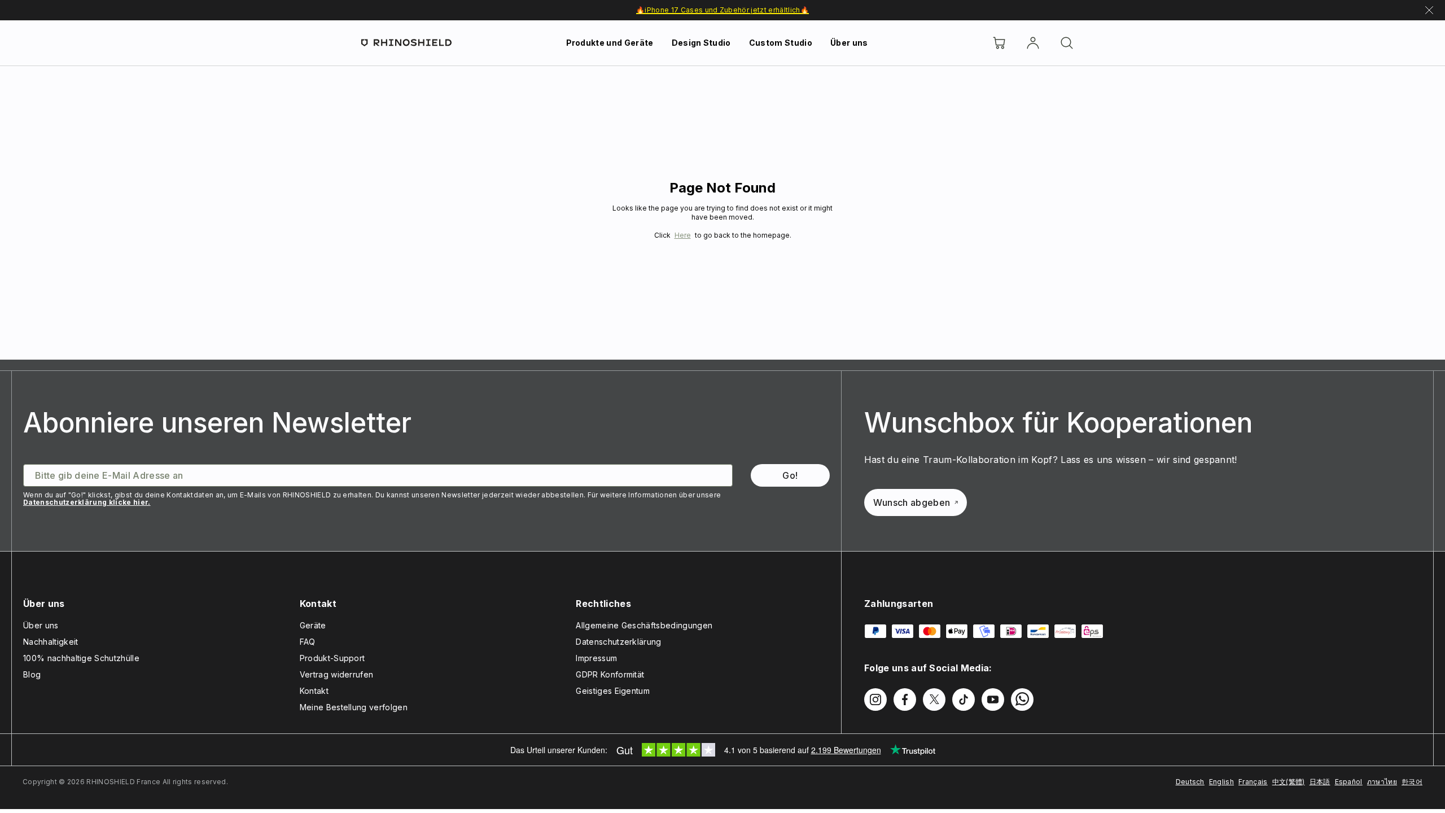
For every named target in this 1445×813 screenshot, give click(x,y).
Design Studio (701, 42)
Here (683, 235)
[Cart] (999, 42)
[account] (1033, 42)
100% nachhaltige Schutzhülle (81, 658)
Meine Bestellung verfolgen (354, 707)
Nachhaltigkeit (50, 641)
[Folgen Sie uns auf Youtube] (993, 699)
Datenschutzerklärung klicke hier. (87, 502)
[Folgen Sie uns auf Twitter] (934, 699)
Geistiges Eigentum (613, 691)
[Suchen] (1067, 42)
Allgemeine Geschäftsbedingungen (644, 625)
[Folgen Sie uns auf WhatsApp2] (1022, 699)
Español (1349, 781)
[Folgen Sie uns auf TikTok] (963, 699)
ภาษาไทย (1382, 781)
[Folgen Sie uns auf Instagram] (875, 699)
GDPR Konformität (610, 674)
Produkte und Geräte (610, 42)
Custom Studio (780, 42)
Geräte (313, 625)
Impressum (596, 658)
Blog (32, 674)
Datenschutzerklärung (618, 641)
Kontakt (314, 691)
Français (1253, 781)
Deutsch (1190, 781)
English (1221, 781)
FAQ (308, 641)
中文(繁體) (1288, 781)
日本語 (1320, 781)
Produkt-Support (332, 658)
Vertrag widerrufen (337, 674)
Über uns (849, 42)
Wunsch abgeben (911, 502)
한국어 (1412, 781)
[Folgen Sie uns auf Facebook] (905, 699)
